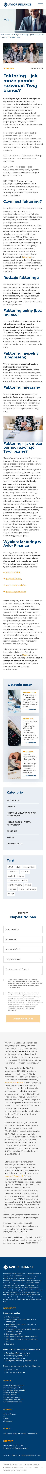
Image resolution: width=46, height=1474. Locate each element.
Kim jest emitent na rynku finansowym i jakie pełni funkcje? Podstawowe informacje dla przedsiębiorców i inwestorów (30, 730)
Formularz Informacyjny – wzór (18, 1353)
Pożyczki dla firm (10, 1395)
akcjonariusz (29, 867)
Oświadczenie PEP (13, 1334)
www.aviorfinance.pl (14, 1083)
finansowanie (14, 880)
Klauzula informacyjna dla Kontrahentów (21, 1337)
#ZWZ (11, 867)
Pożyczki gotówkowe (11, 1397)
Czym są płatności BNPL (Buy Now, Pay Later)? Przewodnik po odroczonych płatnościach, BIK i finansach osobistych (30, 763)
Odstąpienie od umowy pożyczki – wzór (21, 1361)
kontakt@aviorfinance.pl (18, 1448)
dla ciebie (25, 872)
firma (24, 880)
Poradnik (12, 831)
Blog (16, 35)
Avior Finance (6, 35)
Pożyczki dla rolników (11, 1393)
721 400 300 (18, 1446)
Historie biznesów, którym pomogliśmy (21, 814)
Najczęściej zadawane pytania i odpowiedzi (20, 1433)
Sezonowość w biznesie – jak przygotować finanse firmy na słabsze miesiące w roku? (30, 701)
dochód (11, 876)
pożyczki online (13, 572)
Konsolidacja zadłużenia (12, 1402)
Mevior (25, 655)
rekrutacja (31, 889)
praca (21, 889)
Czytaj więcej (31, 709)
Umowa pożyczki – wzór (15, 1358)
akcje (18, 867)
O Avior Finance (9, 1414)
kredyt (28, 885)
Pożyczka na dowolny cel (13, 1399)
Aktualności (13, 800)
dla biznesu (13, 872)
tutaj (4, 1301)
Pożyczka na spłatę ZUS (12, 1388)
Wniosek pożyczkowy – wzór (17, 1356)
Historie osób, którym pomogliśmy (19, 823)
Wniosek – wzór (12, 1370)
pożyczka (12, 889)
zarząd (11, 894)
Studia (10, 837)
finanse (20, 876)
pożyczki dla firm (13, 579)
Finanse (11, 807)
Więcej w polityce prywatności (15, 1470)
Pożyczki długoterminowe (13, 1386)
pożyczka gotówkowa (16, 592)
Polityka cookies (12, 1317)
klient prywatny (15, 885)
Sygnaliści (10, 1344)
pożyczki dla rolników (15, 585)
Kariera (6, 1419)
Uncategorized (15, 844)
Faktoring (26, 257)
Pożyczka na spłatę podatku (14, 1390)
